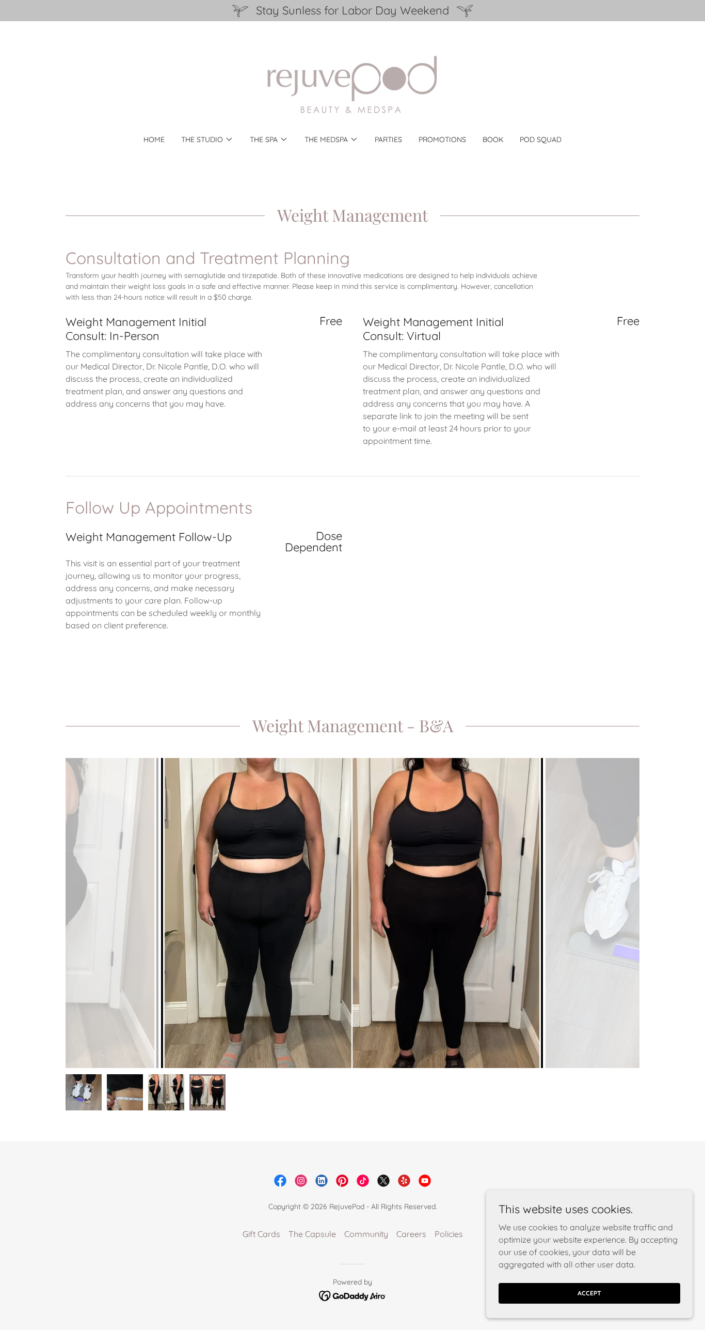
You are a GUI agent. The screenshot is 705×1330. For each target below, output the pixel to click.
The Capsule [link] (312, 1234)
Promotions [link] (442, 139)
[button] (207, 139)
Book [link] (493, 139)
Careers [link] (411, 1234)
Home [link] (154, 139)
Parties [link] (388, 139)
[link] (352, 85)
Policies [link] (449, 1234)
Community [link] (366, 1234)
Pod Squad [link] (541, 139)
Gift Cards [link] (261, 1234)
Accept (589, 1293)
